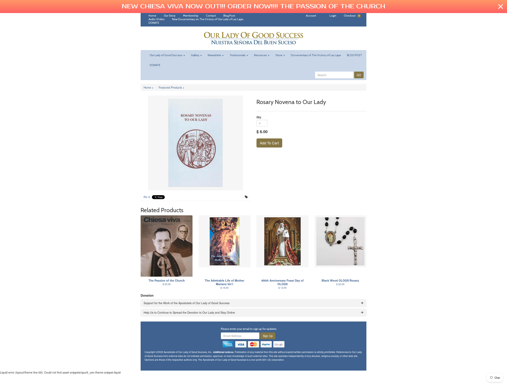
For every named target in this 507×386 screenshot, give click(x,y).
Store (279, 55)
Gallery (195, 55)
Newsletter (215, 55)
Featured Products (170, 87)
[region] (253, 6)
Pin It (147, 197)
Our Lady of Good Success (166, 55)
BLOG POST (354, 55)
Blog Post (229, 15)
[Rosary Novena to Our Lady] (196, 143)
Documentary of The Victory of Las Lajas (316, 55)
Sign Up (268, 336)
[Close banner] (500, 6)
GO (359, 75)
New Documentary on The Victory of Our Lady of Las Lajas (207, 19)
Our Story (169, 15)
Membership (190, 15)
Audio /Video (157, 19)
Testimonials (238, 55)
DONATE (154, 23)
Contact (211, 15)
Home (152, 15)
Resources (261, 55)
